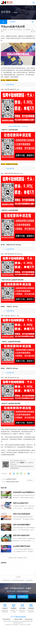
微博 (10, 473)
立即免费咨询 (23, 597)
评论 (19, 577)
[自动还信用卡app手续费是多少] (6, 494)
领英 (28, 473)
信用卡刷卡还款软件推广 (21, 535)
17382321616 (19, 617)
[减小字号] (34, 31)
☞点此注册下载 (9, 84)
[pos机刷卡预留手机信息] (6, 548)
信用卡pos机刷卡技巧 (20, 503)
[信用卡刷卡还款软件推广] (6, 538)
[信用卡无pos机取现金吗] (6, 516)
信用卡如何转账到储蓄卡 (21, 524)
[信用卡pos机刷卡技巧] (6, 505)
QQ (14, 473)
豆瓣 (21, 473)
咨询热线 (12, 597)
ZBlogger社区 (29, 619)
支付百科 (27, 29)
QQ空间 (25, 473)
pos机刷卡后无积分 (11, 479)
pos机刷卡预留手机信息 (21, 546)
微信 (17, 473)
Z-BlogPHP (15, 624)
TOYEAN (28, 624)
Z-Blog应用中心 (6, 619)
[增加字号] (32, 31)
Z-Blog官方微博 (18, 619)
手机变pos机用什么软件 (12, 481)
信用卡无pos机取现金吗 (21, 514)
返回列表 (30, 480)
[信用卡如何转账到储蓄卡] (6, 527)
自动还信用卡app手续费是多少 (24, 492)
